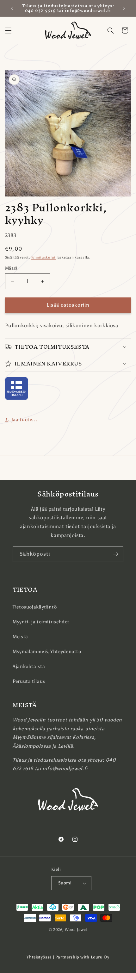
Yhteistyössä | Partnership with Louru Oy (68, 957)
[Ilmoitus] (124, 8)
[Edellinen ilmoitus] (12, 8)
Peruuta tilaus (29, 681)
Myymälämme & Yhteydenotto (47, 651)
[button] (8, 30)
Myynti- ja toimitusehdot (41, 622)
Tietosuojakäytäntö (35, 607)
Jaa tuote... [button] (24, 419)
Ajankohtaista (29, 666)
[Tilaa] (115, 554)
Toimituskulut (43, 257)
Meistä (20, 636)
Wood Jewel (76, 929)
